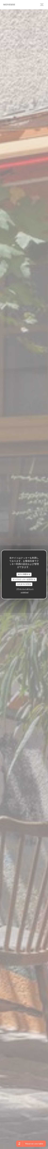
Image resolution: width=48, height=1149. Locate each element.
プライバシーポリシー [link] (25, 589)
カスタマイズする (24, 584)
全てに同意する (24, 574)
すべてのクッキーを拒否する (24, 579)
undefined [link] (24, 592)
